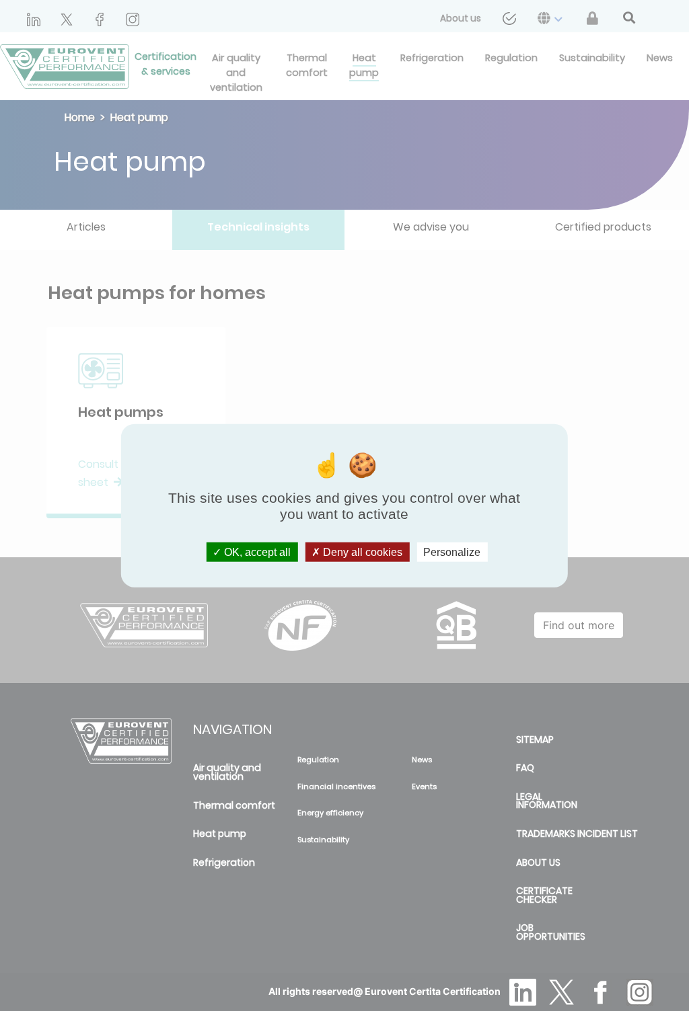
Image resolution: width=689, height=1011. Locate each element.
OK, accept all (256, 551)
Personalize (451, 551)
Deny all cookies (361, 551)
